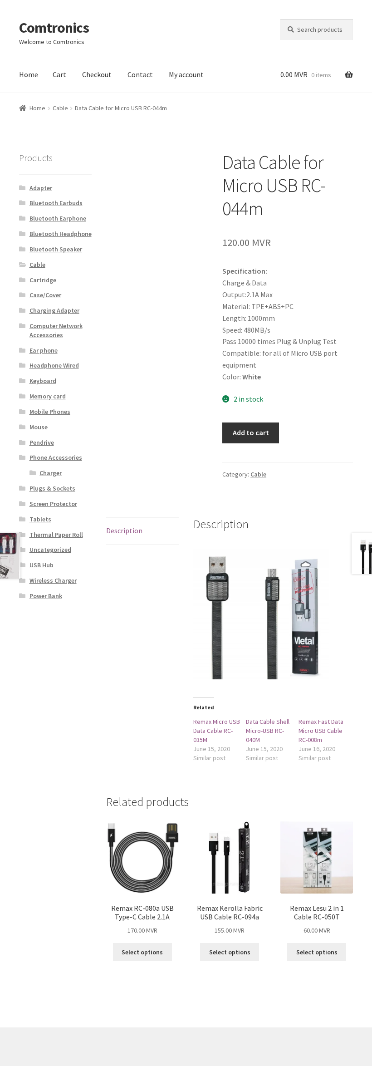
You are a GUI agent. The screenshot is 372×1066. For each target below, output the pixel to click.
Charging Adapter (54, 310)
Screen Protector (53, 504)
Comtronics (54, 28)
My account (186, 74)
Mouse (38, 427)
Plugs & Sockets (52, 488)
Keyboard (42, 381)
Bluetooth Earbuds (56, 203)
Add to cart (251, 432)
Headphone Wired (54, 365)
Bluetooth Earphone (57, 218)
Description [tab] (124, 530)
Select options (142, 952)
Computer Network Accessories (56, 330)
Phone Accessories (55, 457)
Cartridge (42, 280)
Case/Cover (45, 295)
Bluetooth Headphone (60, 234)
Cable (60, 108)
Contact (140, 74)
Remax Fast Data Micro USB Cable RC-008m (321, 730)
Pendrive (41, 442)
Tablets (40, 519)
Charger (50, 473)
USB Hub (41, 565)
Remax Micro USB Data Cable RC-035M (216, 730)
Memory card (47, 396)
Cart (59, 74)
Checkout (97, 74)
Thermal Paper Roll (56, 535)
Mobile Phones (49, 412)
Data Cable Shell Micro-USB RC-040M (267, 730)
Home (28, 74)
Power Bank (45, 596)
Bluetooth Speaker (55, 249)
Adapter (40, 188)
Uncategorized (50, 549)
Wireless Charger (53, 580)
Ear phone (43, 350)
